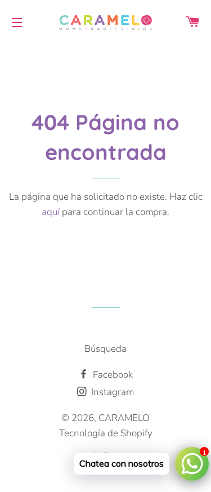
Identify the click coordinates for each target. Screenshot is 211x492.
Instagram (111, 392)
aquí (51, 211)
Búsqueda (105, 348)
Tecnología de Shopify (105, 433)
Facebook (112, 374)
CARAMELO (124, 418)
